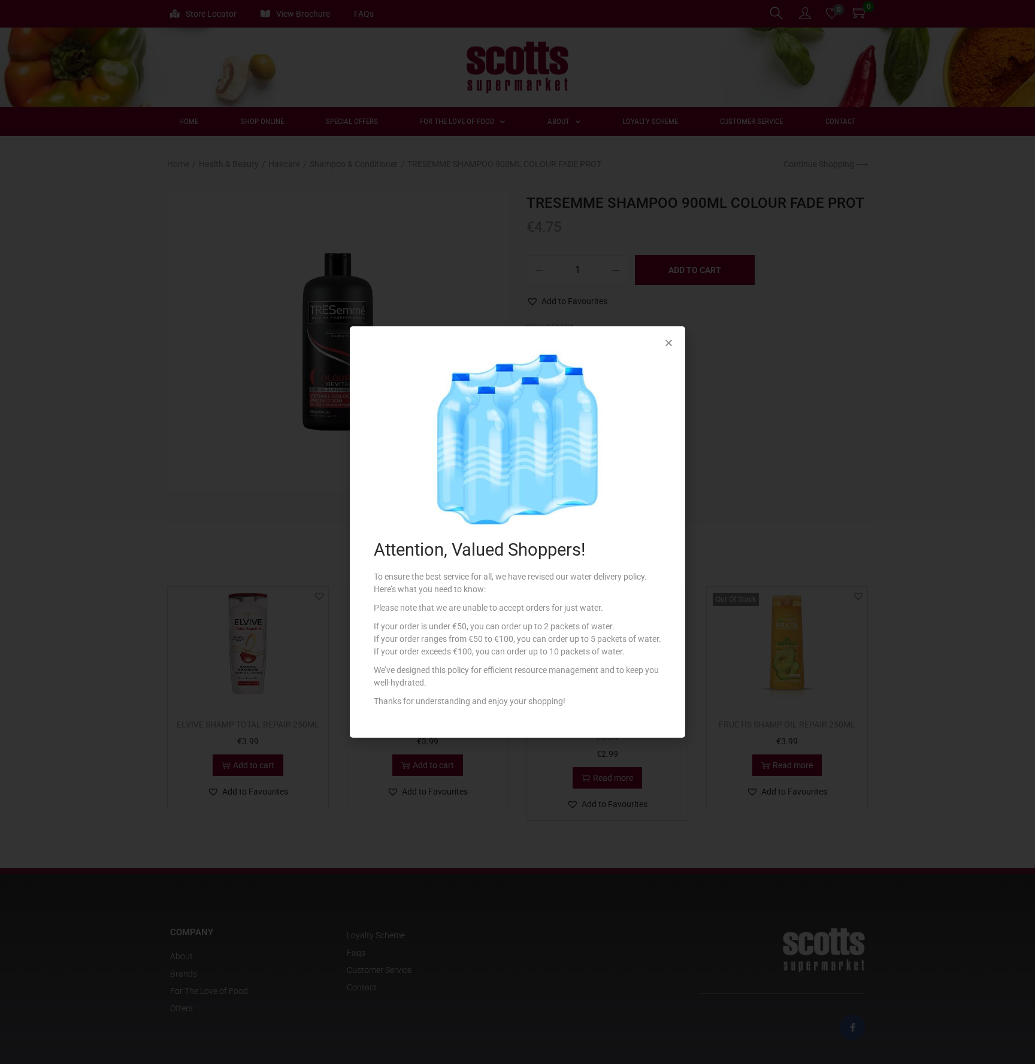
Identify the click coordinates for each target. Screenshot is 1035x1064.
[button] (668, 342)
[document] (517, 532)
